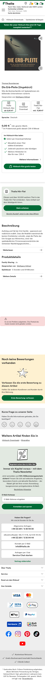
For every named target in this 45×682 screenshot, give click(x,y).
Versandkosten (27, 678)
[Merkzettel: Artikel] (35, 3)
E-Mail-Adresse (8, 494)
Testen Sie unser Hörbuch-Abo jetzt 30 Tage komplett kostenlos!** (22, 26)
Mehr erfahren (22, 208)
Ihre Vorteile (6, 586)
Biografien (25, 440)
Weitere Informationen (28, 159)
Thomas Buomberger (10, 83)
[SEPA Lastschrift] (15, 605)
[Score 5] (36, 424)
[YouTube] (22, 644)
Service (4, 574)
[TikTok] (36, 634)
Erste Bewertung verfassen (22, 398)
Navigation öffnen (3, 10)
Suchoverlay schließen (15, 9)
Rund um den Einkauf (10, 580)
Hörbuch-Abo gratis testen (24, 166)
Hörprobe (40, 68)
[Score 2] (12, 424)
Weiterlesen (8, 250)
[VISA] (16, 596)
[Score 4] (28, 424)
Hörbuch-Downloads (14, 19)
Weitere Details (9, 276)
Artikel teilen (40, 38)
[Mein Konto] (30, 3)
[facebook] (9, 634)
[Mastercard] (28, 596)
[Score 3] (20, 424)
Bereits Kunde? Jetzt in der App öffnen (22, 214)
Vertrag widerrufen (22, 561)
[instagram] (18, 634)
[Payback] (14, 624)
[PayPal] (30, 615)
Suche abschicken (14, 13)
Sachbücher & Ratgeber (35, 19)
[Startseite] (3, 19)
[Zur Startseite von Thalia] (13, 3)
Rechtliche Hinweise (22, 489)
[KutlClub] (31, 624)
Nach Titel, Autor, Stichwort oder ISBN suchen (25, 7)
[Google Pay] (32, 605)
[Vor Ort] (25, 3)
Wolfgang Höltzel (23, 97)
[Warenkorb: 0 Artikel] (41, 3)
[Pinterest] (27, 634)
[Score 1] (4, 424)
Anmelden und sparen (22, 506)
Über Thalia (6, 568)
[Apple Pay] (14, 615)
